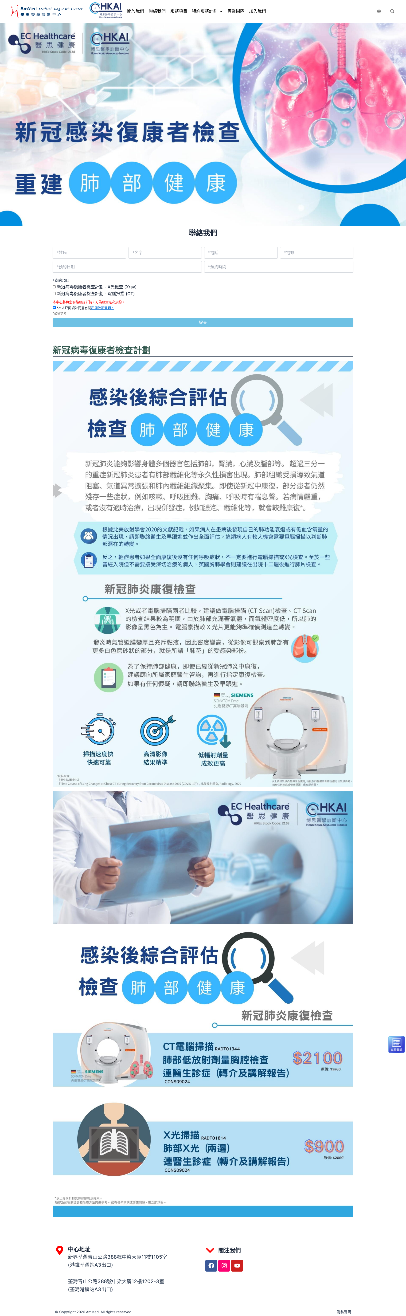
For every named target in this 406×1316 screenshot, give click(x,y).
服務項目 (178, 11)
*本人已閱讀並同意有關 (85, 308)
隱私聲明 (344, 1312)
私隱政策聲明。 (102, 308)
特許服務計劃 (204, 11)
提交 (203, 322)
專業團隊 (235, 11)
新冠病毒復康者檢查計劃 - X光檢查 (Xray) (97, 286)
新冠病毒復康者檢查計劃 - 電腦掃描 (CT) (96, 293)
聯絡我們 (157, 11)
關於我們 (135, 11)
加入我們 (257, 11)
